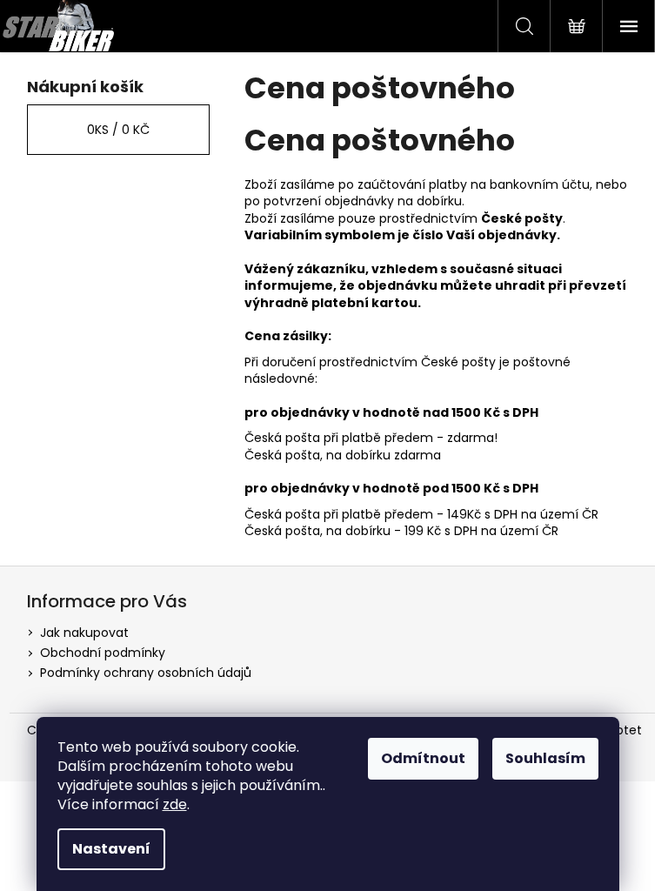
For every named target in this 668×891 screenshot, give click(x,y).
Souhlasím (545, 758)
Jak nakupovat (84, 632)
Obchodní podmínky (102, 652)
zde (175, 804)
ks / (118, 129)
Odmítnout (423, 758)
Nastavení (111, 849)
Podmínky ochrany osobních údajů (145, 672)
